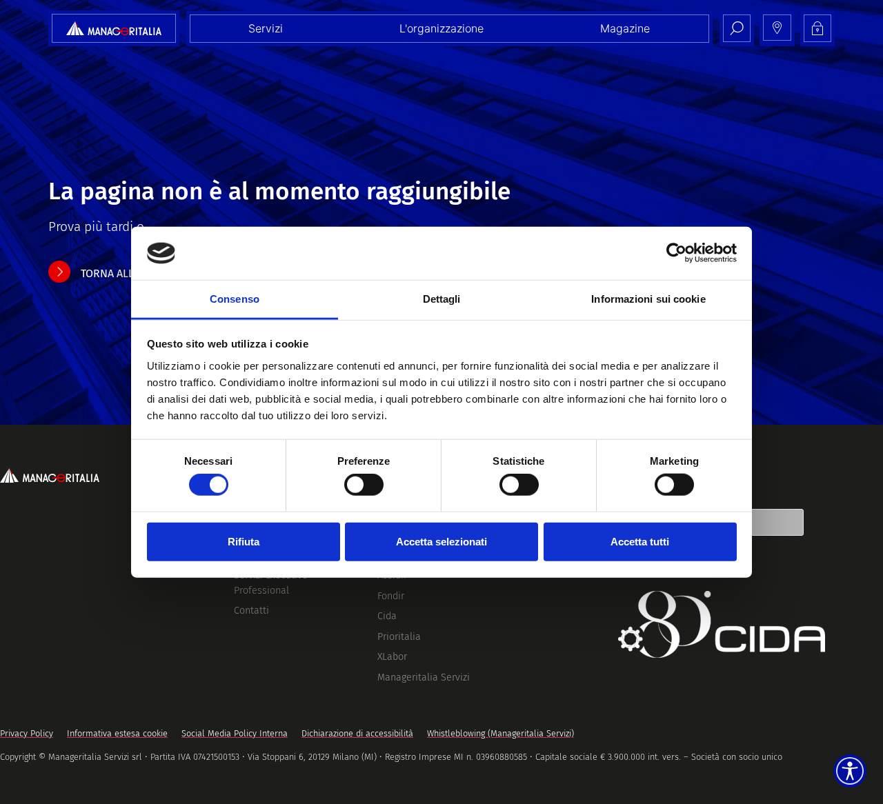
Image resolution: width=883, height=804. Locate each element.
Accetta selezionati (441, 541)
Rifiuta (243, 541)
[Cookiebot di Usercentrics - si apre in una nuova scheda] (676, 253)
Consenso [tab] (234, 299)
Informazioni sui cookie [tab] (648, 299)
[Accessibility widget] (849, 770)
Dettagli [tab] (442, 299)
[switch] (364, 485)
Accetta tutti (640, 541)
